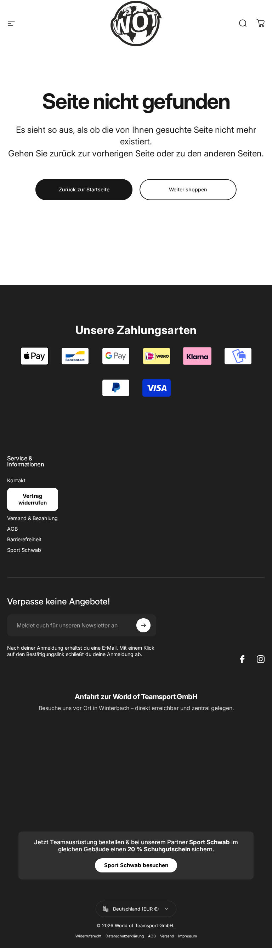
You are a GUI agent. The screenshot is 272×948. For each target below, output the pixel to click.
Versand (167, 936)
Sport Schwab (24, 550)
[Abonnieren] (143, 625)
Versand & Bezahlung (32, 518)
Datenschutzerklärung (125, 936)
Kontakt (16, 480)
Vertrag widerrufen (32, 499)
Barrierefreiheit (24, 539)
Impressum (187, 936)
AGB (12, 529)
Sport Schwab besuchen (136, 865)
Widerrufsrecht (88, 936)
